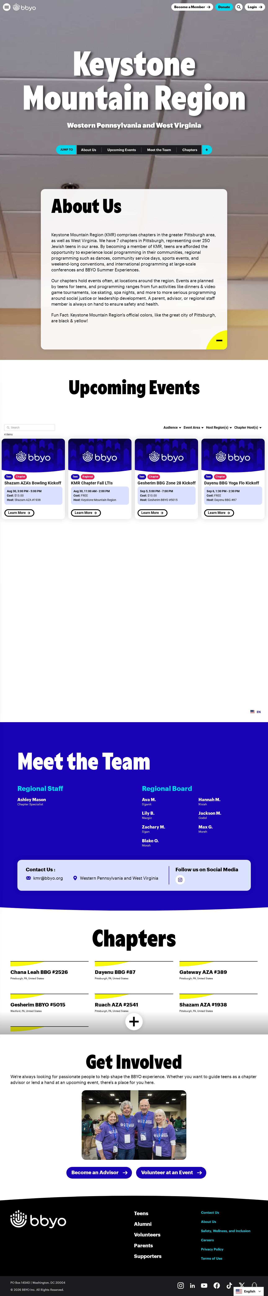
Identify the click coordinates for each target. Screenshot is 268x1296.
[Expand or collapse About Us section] (216, 339)
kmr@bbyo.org (48, 878)
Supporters (147, 1256)
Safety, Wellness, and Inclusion (225, 1231)
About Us (88, 150)
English (249, 1291)
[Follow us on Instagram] (180, 879)
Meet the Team (159, 150)
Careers (207, 1240)
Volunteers (147, 1234)
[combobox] (248, 1291)
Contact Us (210, 1212)
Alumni (143, 1224)
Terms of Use (211, 1258)
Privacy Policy (212, 1249)
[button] (6, 7)
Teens (141, 1213)
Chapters (189, 150)
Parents (143, 1245)
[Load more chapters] (134, 1021)
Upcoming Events (121, 150)
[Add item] (207, 149)
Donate (224, 7)
